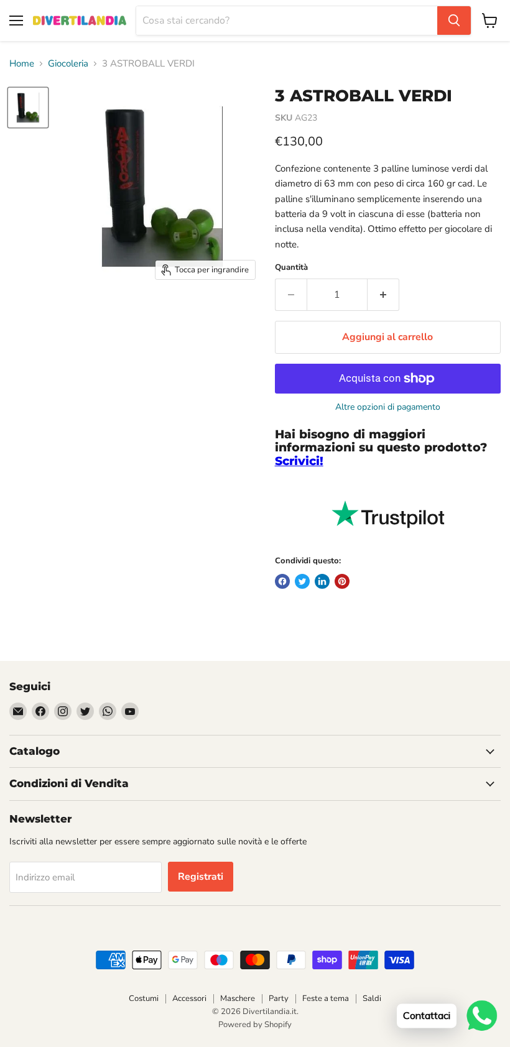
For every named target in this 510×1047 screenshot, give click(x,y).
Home (21, 63)
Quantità (291, 267)
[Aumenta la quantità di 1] (383, 295)
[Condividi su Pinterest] (342, 581)
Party (279, 998)
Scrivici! (299, 461)
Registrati (200, 876)
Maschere (237, 998)
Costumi (144, 998)
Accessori (189, 998)
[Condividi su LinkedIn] (322, 581)
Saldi (372, 998)
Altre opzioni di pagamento (387, 407)
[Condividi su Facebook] (282, 581)
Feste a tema (325, 998)
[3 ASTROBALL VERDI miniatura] (28, 107)
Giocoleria (68, 63)
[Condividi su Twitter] (302, 581)
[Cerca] (454, 20)
